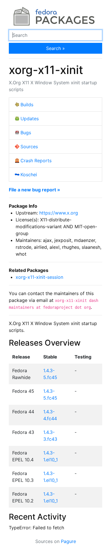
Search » (55, 48)
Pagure (68, 541)
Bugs (25, 132)
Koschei (28, 174)
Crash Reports (36, 160)
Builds (26, 104)
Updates (29, 118)
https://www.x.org (58, 213)
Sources (29, 146)
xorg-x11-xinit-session (39, 277)
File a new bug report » (34, 190)
